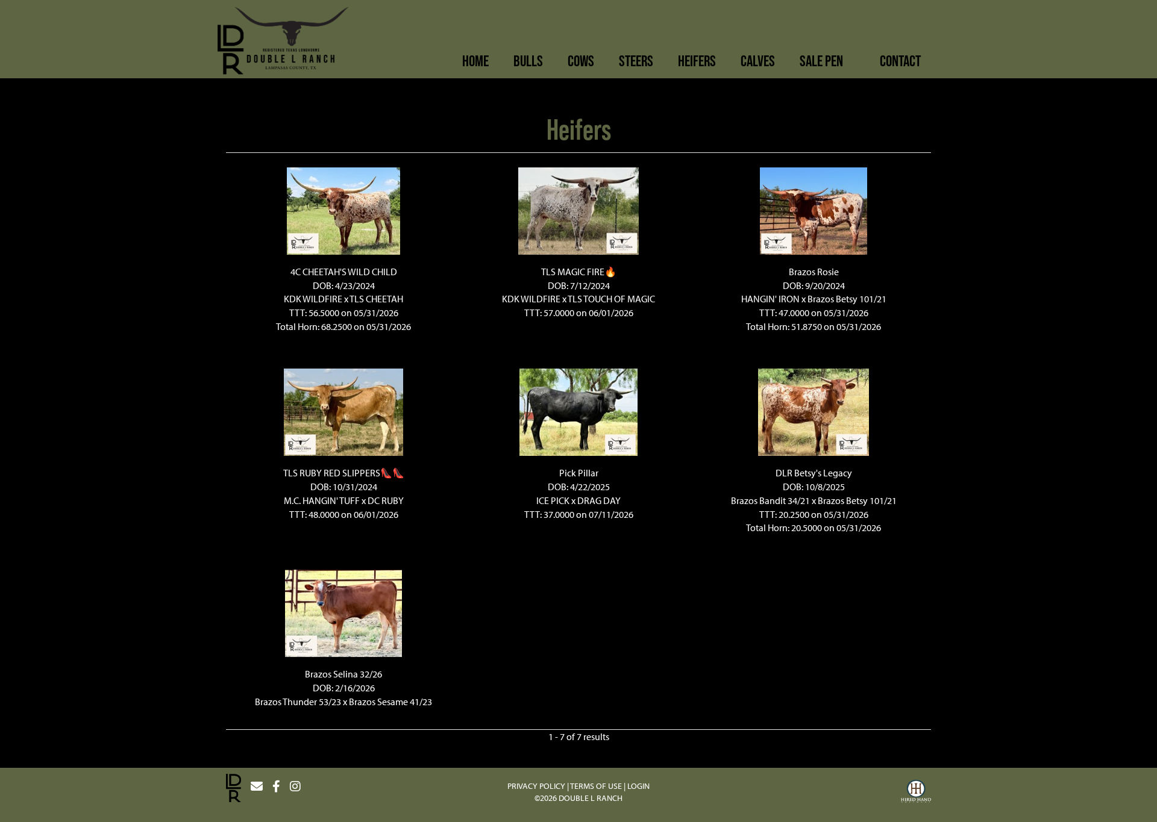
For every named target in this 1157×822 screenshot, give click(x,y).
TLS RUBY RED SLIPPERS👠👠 (343, 473)
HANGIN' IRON (770, 299)
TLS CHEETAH (376, 299)
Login (638, 785)
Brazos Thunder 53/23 (298, 702)
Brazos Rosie (814, 272)
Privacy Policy (536, 785)
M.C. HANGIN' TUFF (322, 500)
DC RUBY (386, 500)
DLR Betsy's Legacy (814, 473)
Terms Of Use (596, 785)
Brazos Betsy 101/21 (846, 299)
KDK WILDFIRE (313, 299)
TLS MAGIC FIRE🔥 (578, 272)
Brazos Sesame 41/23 (390, 702)
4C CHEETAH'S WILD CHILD (343, 272)
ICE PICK (552, 500)
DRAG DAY (599, 500)
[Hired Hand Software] (916, 793)
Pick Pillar (578, 473)
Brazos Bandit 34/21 (770, 500)
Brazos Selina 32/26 (343, 674)
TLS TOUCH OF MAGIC (611, 299)
